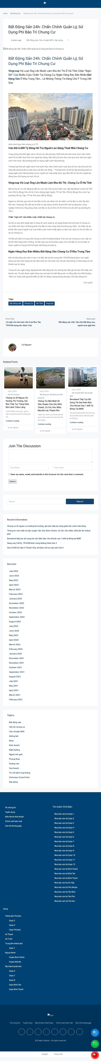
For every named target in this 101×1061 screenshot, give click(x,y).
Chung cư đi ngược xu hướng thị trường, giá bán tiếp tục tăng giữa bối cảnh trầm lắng (46, 526)
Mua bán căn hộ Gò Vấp (64, 883)
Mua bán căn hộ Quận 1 (64, 814)
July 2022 (13, 626)
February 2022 (16, 649)
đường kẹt (13, 736)
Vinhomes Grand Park (19, 777)
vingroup (49, 303)
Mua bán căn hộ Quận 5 (64, 832)
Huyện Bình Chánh (16, 957)
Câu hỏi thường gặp (13, 826)
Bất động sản (15, 13)
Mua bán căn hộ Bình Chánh (66, 869)
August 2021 (15, 676)
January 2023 (15, 599)
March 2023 (14, 589)
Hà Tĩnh (39, 303)
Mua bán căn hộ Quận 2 (64, 818)
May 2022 (13, 635)
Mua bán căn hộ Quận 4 (64, 828)
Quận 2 (12, 921)
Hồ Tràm (8, 939)
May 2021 (13, 686)
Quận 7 (12, 976)
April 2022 (14, 640)
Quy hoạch (14, 768)
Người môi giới (15, 754)
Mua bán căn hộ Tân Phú (64, 896)
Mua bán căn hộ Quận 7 (64, 841)
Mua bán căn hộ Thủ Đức (64, 901)
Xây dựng (59, 40)
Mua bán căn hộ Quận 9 (64, 851)
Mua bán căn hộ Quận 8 (64, 846)
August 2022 (15, 621)
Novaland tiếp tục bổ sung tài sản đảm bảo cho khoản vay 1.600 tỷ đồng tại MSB (44, 538)
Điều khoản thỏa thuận (14, 817)
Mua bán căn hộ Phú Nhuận (65, 887)
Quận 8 (12, 980)
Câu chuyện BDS (46, 40)
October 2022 (15, 612)
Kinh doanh (14, 745)
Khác (11, 741)
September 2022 (17, 617)
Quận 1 (12, 948)
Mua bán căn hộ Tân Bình (64, 892)
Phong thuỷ (14, 759)
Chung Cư (28, 303)
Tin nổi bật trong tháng (19, 773)
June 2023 (14, 576)
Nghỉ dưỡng (14, 750)
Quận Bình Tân (15, 985)
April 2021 (14, 690)
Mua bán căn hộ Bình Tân (64, 873)
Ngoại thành (10, 953)
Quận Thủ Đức (15, 930)
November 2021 (16, 663)
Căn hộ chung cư (14, 395)
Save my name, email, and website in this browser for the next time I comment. (47, 474)
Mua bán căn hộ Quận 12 (64, 864)
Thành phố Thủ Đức (13, 916)
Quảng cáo (14, 763)
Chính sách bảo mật (13, 821)
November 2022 (16, 608)
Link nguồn (88, 282)
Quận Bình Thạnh (16, 989)
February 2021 (16, 699)
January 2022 (15, 654)
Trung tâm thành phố (14, 943)
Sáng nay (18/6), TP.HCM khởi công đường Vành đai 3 (32, 543)
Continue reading (12, 421)
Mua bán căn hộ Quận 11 (64, 860)
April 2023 (14, 585)
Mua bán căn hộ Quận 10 (64, 855)
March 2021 (14, 695)
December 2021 (16, 658)
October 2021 (15, 667)
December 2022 (16, 603)
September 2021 (17, 672)
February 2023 (16, 594)
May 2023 (13, 580)
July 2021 (13, 681)
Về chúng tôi (10, 807)
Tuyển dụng (10, 812)
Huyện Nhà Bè (15, 962)
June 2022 (14, 631)
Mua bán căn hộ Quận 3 (64, 823)
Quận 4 (12, 971)
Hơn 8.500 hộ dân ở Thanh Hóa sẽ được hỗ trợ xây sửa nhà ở (35, 548)
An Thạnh (9, 934)
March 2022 (14, 644)
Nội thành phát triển (13, 966)
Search (80, 501)
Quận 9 (12, 925)
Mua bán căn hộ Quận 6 (64, 837)
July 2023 (13, 571)
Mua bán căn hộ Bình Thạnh (66, 878)
